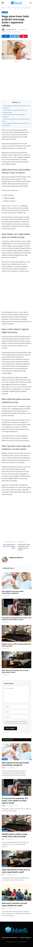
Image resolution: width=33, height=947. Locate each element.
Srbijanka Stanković (11, 29)
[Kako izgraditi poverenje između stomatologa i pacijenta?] (16, 580)
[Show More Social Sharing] (29, 36)
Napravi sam (5, 794)
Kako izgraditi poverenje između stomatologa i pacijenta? (13, 592)
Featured (4, 12)
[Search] (30, 3)
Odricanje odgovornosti (10, 937)
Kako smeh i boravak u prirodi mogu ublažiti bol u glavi (14, 904)
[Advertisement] (16, 81)
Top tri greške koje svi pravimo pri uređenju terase (9, 546)
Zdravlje (4, 759)
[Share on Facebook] (6, 36)
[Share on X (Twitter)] (14, 36)
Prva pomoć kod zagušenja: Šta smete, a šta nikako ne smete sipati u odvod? (16, 619)
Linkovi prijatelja (25, 937)
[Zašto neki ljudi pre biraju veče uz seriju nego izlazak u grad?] (16, 659)
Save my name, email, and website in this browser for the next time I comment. (16, 722)
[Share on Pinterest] (23, 36)
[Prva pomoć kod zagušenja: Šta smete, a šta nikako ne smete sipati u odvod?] (16, 607)
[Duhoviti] (16, 3)
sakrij (19, 102)
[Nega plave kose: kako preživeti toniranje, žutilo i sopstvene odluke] (16, 50)
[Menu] (3, 3)
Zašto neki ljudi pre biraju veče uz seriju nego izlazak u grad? (15, 671)
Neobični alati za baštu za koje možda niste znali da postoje (16, 645)
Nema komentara (7, 32)
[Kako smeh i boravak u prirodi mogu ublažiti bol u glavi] (16, 892)
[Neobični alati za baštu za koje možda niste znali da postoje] (16, 633)
